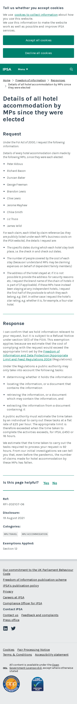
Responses (58, 80)
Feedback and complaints (39, 615)
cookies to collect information (36, 15)
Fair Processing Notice (33, 650)
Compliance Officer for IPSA (22, 603)
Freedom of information (30, 80)
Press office (11, 620)
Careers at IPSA (13, 597)
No (54, 483)
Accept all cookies (39, 40)
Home (6, 80)
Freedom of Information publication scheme (35, 580)
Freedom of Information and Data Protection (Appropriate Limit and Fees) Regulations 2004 (35, 355)
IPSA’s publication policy (21, 585)
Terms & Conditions (17, 654)
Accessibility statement (52, 654)
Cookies (8, 650)
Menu (21, 69)
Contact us (10, 615)
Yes (46, 483)
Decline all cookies (38, 53)
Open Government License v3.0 (34, 666)
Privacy (8, 591)
